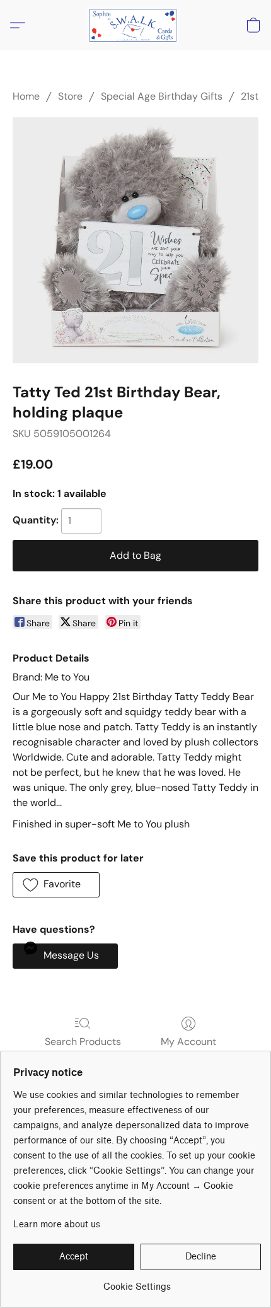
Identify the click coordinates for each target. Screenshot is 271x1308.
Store (70, 96)
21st (249, 96)
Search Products (83, 1041)
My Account (188, 1041)
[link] (137, 1282)
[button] (135, 25)
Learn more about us (56, 1224)
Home (26, 96)
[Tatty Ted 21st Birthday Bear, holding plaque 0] (135, 240)
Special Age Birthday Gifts (161, 96)
